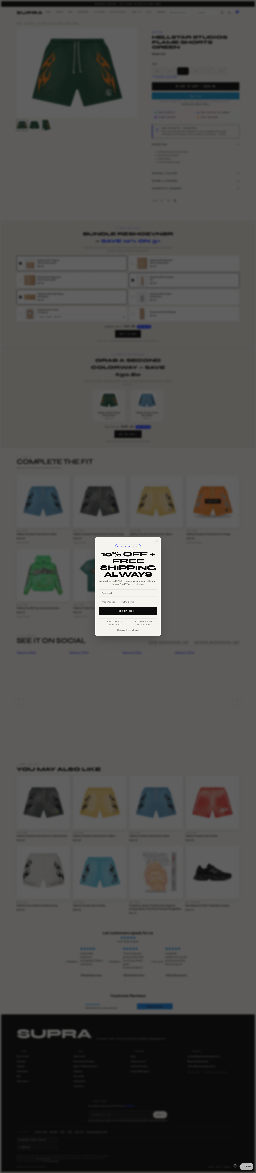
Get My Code (126, 611)
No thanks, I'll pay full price (128, 630)
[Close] (156, 541)
